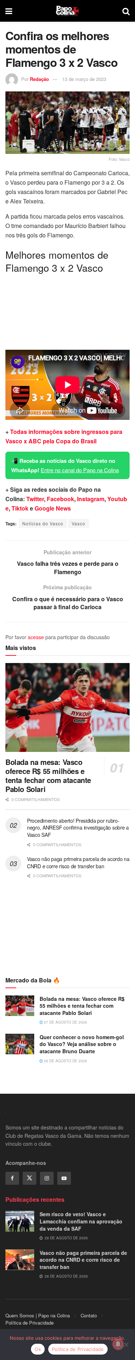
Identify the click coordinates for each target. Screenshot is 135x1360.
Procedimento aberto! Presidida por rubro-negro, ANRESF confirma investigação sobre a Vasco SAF (78, 827)
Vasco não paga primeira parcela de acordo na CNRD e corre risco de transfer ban (78, 862)
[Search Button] (126, 11)
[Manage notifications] (118, 1344)
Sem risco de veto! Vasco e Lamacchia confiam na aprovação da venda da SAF (81, 1221)
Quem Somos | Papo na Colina (37, 1315)
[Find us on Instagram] (47, 1178)
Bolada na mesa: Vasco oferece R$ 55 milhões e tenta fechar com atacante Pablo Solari (48, 775)
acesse (36, 637)
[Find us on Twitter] (29, 1178)
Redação (39, 79)
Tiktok (20, 508)
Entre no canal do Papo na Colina (80, 470)
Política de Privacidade (29, 1322)
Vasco (78, 523)
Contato (89, 1315)
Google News (53, 508)
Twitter (35, 499)
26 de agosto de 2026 (65, 1060)
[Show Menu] (8, 11)
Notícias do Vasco (42, 523)
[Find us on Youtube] (64, 1178)
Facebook (60, 499)
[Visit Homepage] (67, 11)
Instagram (90, 499)
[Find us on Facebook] (12, 1178)
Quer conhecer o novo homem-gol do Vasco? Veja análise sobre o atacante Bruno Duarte (82, 1044)
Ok (38, 1349)
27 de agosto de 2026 (65, 1022)
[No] (126, 1344)
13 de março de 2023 (84, 79)
